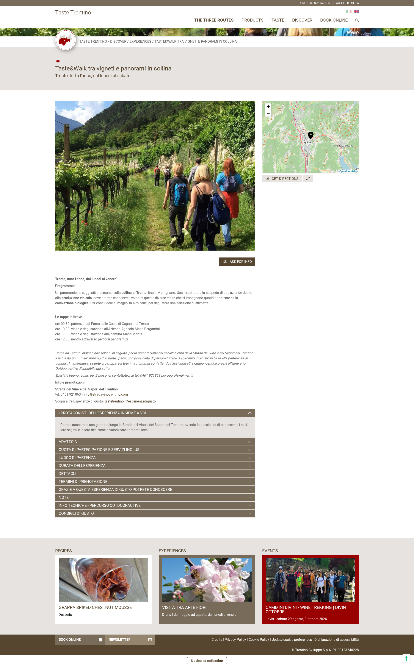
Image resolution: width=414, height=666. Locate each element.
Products (252, 20)
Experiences (140, 41)
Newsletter (340, 3)
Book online (334, 20)
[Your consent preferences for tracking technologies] (406, 658)
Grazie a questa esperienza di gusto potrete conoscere (115, 489)
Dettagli (67, 473)
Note (64, 497)
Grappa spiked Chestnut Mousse (95, 607)
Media (355, 3)
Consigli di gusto (76, 513)
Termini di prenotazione (83, 481)
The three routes (214, 20)
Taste (277, 20)
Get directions (284, 179)
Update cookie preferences (292, 640)
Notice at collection (207, 660)
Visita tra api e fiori (184, 607)
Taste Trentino (93, 41)
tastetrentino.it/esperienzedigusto (130, 401)
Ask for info (240, 262)
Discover (302, 20)
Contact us (322, 3)
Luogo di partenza (77, 457)
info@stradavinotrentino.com (105, 394)
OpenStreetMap (348, 171)
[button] (311, 133)
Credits (217, 640)
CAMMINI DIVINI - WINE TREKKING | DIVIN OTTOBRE (306, 609)
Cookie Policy (259, 640)
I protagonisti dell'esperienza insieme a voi (102, 413)
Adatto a (68, 441)
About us (306, 3)
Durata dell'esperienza (82, 465)
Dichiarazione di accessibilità (336, 640)
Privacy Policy (235, 640)
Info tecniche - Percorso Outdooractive (100, 505)
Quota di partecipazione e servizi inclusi (100, 449)
